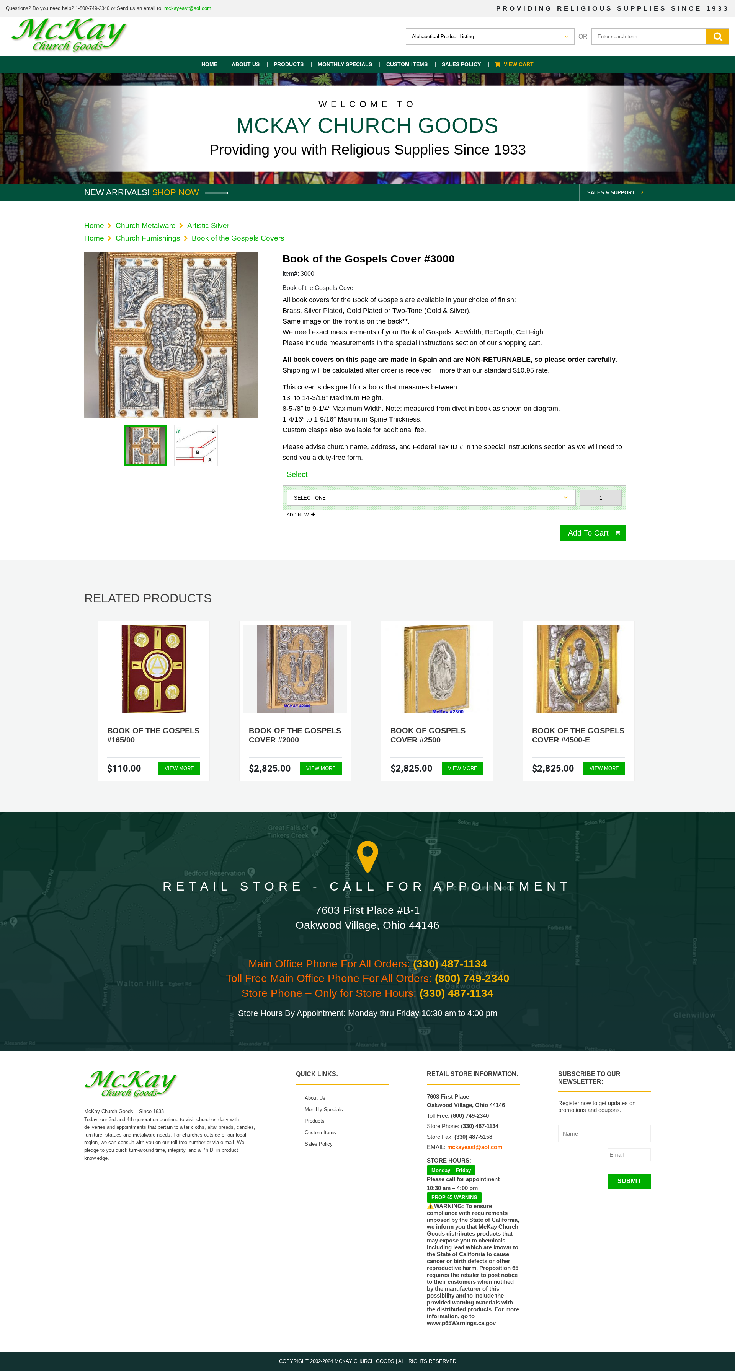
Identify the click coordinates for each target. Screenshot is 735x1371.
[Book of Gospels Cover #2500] (437, 669)
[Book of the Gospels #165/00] (154, 669)
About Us (246, 64)
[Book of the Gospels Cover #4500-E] (578, 669)
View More (179, 768)
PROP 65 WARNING (454, 1197)
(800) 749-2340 (472, 978)
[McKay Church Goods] (70, 36)
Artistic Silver (208, 225)
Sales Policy (461, 64)
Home (209, 64)
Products (289, 64)
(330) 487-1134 (450, 964)
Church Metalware (146, 225)
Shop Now (176, 192)
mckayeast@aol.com (187, 8)
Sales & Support (611, 192)
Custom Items (407, 64)
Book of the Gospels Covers (238, 238)
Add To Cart (588, 533)
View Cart (519, 64)
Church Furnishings (148, 238)
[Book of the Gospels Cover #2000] (295, 669)
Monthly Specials (345, 64)
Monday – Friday (451, 1170)
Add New (298, 514)
